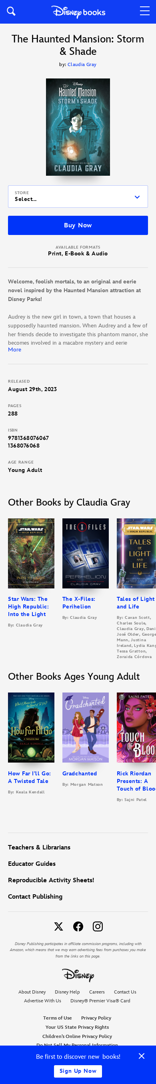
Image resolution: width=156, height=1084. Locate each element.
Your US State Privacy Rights (77, 1027)
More (14, 349)
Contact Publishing (35, 897)
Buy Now (78, 225)
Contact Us (125, 992)
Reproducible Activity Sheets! (51, 880)
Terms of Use (57, 1018)
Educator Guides (32, 864)
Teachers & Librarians (39, 847)
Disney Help (67, 992)
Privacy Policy (96, 1018)
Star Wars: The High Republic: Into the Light (28, 607)
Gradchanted (79, 773)
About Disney (32, 992)
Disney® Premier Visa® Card (100, 1001)
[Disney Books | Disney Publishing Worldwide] (78, 12)
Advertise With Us (42, 1001)
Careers (97, 992)
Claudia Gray (82, 65)
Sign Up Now (78, 1071)
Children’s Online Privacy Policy (77, 1037)
